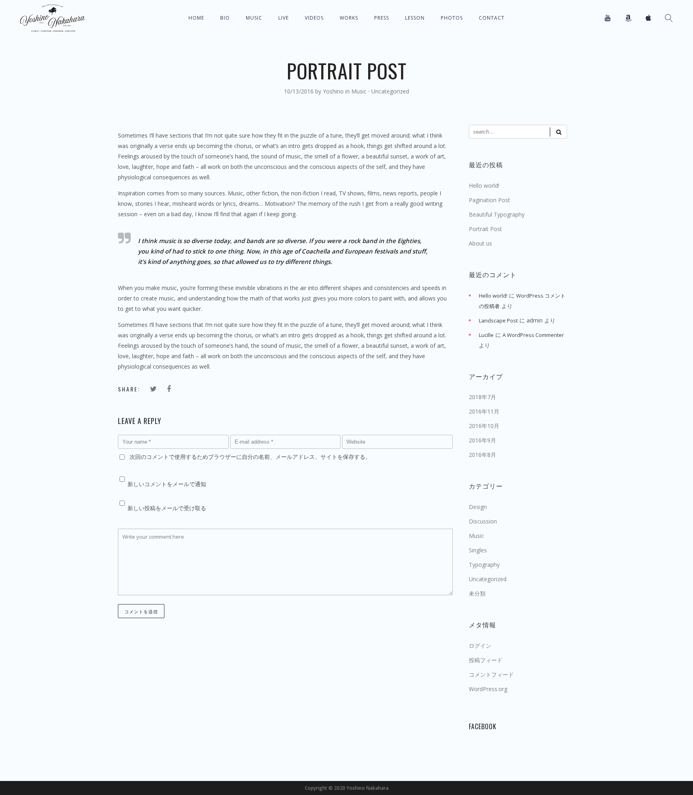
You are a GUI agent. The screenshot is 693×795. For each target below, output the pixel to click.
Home (196, 17)
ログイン (480, 645)
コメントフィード (491, 674)
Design (478, 507)
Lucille (486, 335)
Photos (452, 17)
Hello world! (484, 185)
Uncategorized (390, 91)
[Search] (558, 131)
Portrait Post (485, 229)
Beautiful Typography (497, 214)
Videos (314, 17)
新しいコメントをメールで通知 (167, 484)
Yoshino (334, 91)
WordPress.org (488, 689)
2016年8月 (482, 454)
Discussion (483, 521)
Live (283, 17)
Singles (478, 550)
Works (349, 17)
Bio (225, 17)
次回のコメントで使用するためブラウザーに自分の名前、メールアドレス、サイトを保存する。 (250, 456)
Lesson (415, 17)
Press (381, 17)
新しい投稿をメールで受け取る (167, 508)
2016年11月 (484, 411)
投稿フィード (486, 660)
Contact (492, 17)
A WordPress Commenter (533, 335)
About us (480, 243)
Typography (484, 564)
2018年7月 (482, 397)
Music (254, 17)
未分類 (477, 593)
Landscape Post (498, 320)
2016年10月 (484, 426)
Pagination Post (489, 200)
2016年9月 (482, 440)
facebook (482, 726)
